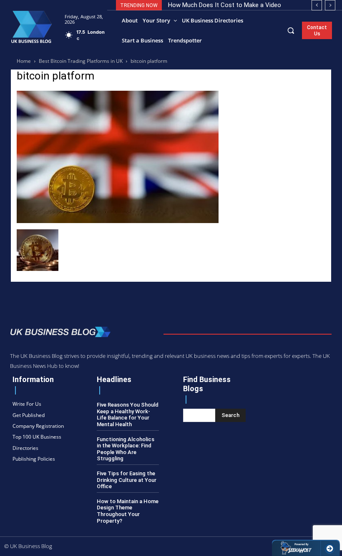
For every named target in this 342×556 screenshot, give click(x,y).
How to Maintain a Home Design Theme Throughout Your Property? (127, 511)
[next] (330, 5)
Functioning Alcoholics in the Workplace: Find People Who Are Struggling (125, 449)
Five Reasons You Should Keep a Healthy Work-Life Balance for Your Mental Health (127, 414)
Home (24, 61)
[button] (291, 30)
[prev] (317, 5)
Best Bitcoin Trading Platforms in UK (81, 61)
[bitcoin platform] (118, 220)
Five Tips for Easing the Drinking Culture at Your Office (126, 479)
